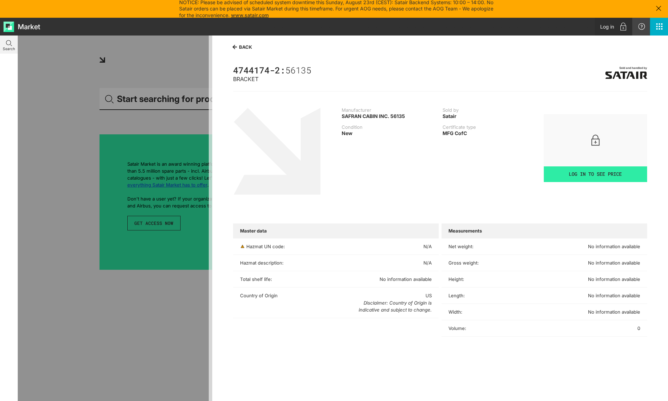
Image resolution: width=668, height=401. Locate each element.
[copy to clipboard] (314, 69)
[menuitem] (613, 27)
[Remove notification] (658, 9)
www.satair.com (250, 15)
